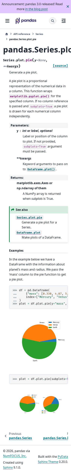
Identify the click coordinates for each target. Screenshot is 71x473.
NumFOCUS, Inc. (15, 456)
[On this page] (63, 21)
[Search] (52, 21)
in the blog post (36, 9)
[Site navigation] (7, 21)
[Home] (6, 34)
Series (39, 34)
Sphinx (8, 467)
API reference (21, 34)
